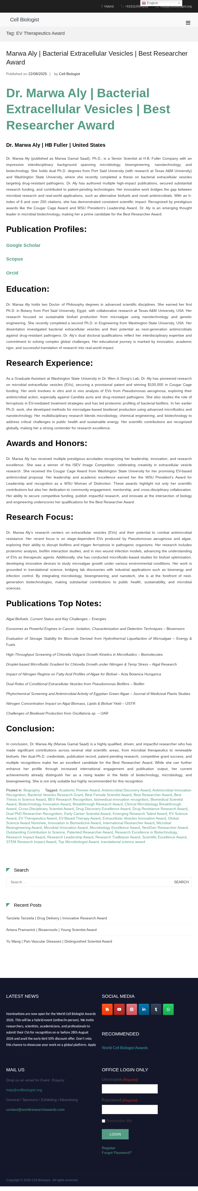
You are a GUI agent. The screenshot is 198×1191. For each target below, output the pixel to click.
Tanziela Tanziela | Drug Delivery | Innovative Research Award (56, 918)
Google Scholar (23, 245)
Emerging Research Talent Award (140, 814)
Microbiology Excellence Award (115, 827)
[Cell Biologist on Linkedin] (143, 1009)
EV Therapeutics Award (38, 818)
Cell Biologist (24, 19)
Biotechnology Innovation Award (45, 804)
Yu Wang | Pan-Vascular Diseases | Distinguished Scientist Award (59, 941)
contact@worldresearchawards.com (35, 1109)
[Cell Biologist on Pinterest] (131, 1009)
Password (119, 1100)
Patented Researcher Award (90, 832)
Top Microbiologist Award (78, 842)
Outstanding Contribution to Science (35, 832)
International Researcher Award (128, 823)
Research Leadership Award (70, 837)
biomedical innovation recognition (121, 799)
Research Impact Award (25, 837)
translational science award (123, 842)
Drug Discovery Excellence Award (103, 809)
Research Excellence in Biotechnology (146, 832)
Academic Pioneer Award (79, 790)
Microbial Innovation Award (66, 827)
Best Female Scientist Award (108, 795)
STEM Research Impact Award (31, 842)
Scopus (14, 259)
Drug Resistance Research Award (160, 809)
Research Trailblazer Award (117, 837)
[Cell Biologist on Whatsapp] (168, 1009)
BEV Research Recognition (70, 799)
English (152, 3)
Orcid (12, 273)
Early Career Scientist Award (87, 814)
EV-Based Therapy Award (80, 818)
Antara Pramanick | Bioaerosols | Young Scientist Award (51, 930)
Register (109, 1148)
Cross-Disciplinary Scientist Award (46, 809)
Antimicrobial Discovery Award (126, 790)
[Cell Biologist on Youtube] (119, 1009)
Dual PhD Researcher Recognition (34, 814)
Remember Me (119, 1121)
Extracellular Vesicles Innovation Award (134, 818)
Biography (31, 790)
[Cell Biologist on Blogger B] (107, 1009)
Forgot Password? (117, 1153)
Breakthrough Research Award (98, 804)
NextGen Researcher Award (165, 827)
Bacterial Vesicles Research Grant (55, 795)
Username (120, 1079)
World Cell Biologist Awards (125, 1048)
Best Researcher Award (153, 795)
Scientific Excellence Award (164, 837)
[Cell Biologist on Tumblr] (156, 1009)
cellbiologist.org (28, 1049)
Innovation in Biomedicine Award (74, 823)
